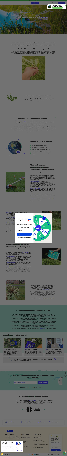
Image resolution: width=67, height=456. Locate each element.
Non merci (4, 450)
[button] (2, 454)
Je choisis (12, 450)
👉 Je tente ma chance (24, 234)
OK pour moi (19, 450)
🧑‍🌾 (64, 453)
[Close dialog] (50, 214)
